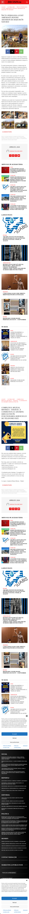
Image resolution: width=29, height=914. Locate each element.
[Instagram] (13, 155)
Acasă (3, 7)
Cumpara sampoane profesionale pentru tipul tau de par (13, 843)
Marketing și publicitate (12, 865)
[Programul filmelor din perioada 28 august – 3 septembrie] (14, 307)
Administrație (6, 262)
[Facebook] (8, 51)
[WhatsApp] (21, 51)
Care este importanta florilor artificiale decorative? (13, 845)
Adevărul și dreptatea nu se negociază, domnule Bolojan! (14, 806)
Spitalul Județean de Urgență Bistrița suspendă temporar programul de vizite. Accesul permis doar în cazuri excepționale (14, 765)
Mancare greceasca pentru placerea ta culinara (12, 850)
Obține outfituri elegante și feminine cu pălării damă (13, 841)
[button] (27, 880)
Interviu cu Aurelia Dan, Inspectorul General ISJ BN (12, 790)
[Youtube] (19, 155)
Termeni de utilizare (7, 878)
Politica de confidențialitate (9, 872)
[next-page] (5, 388)
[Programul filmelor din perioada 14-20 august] (5, 380)
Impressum (25, 910)
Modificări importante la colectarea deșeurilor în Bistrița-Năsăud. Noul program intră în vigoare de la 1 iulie (18, 180)
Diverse (5, 235)
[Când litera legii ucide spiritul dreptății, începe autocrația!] (14, 282)
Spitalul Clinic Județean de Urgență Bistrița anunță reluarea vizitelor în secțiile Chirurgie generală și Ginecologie (13, 772)
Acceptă (14, 898)
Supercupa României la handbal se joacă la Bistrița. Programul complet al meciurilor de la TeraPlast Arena (18, 335)
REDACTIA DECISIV (16, 151)
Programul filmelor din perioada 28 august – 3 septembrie (14, 319)
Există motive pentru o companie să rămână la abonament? (14, 780)
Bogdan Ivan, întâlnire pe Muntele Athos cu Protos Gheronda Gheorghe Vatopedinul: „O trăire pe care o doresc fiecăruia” (13, 758)
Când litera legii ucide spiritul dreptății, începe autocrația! (14, 294)
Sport (11, 167)
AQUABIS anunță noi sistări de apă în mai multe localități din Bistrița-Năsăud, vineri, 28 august (14, 238)
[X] (12, 51)
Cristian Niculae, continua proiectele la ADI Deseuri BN (13, 788)
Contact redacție (9, 857)
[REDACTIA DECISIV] (8, 151)
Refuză (14, 902)
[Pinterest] (16, 51)
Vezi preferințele (14, 906)
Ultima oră (11, 7)
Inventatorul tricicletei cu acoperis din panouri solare (13, 786)
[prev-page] (2, 388)
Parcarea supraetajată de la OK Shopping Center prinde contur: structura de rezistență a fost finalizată (18, 199)
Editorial (5, 291)
